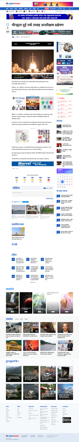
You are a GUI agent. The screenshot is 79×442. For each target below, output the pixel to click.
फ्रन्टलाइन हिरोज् (42, 425)
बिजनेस (15, 9)
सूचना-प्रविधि (19, 417)
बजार (18, 408)
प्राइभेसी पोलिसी (65, 414)
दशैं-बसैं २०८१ (53, 424)
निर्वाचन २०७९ (53, 417)
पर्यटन (18, 410)
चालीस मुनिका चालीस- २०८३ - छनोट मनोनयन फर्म (44, 418)
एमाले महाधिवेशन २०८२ (55, 421)
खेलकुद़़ (7, 416)
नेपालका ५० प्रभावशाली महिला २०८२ (44, 409)
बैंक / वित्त (18, 414)
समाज (7, 408)
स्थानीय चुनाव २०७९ (54, 416)
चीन (17, 168)
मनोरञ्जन (26, 9)
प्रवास (7, 419)
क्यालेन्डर (60, 170)
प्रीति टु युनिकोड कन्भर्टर (43, 427)
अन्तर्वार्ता (7, 414)
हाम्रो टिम (64, 408)
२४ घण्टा (16, 319)
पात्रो (47, 8)
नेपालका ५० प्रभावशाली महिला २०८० (44, 415)
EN (63, 8)
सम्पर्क (64, 416)
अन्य (38, 9)
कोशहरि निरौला (33, 11)
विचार (30, 9)
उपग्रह (13, 168)
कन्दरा (44, 11)
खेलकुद (34, 9)
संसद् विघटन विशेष (54, 412)
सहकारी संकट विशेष (54, 408)
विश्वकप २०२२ (53, 423)
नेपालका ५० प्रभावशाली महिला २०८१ (44, 412)
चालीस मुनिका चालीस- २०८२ (44, 420)
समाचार (11, 9)
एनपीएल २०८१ (31, 408)
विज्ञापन (64, 412)
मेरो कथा (41, 424)
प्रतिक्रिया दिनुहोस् (49, 198)
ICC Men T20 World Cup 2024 (33, 411)
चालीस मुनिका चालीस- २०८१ (44, 422)
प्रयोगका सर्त (65, 410)
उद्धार (26, 11)
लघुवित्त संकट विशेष (54, 410)
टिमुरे (39, 11)
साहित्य (7, 412)
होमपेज (7, 9)
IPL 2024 (30, 413)
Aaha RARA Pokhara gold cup (33, 416)
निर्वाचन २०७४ (53, 414)
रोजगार (18, 412)
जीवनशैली (20, 9)
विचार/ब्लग (8, 410)
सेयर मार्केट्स (53, 8)
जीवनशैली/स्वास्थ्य (9, 417)
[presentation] (51, 202)
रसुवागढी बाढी (20, 11)
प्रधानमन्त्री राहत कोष (11, 11)
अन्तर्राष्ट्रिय (7, 421)
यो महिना (26, 319)
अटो (18, 416)
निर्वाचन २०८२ (53, 419)
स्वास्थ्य (60, 8)
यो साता (21, 319)
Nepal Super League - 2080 (33, 419)
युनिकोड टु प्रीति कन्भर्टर (43, 429)
